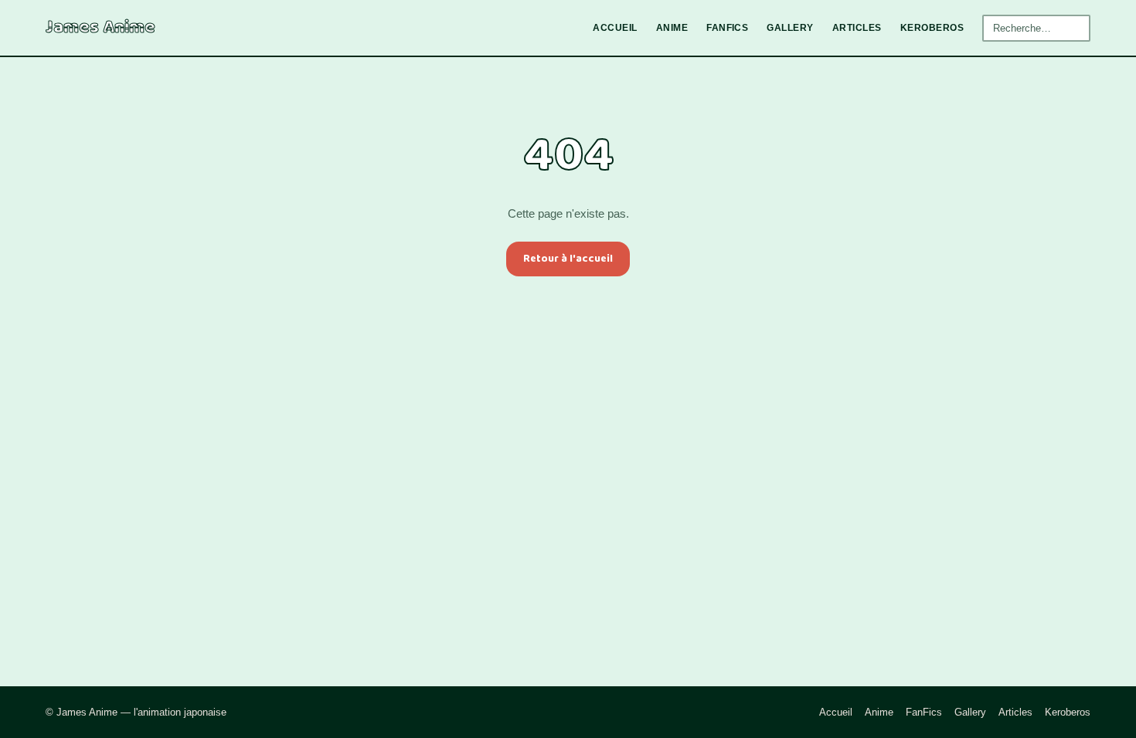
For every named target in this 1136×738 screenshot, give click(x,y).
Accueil (615, 27)
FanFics (727, 27)
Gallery (790, 27)
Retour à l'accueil (568, 258)
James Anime (100, 28)
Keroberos (932, 27)
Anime (672, 27)
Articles (857, 27)
